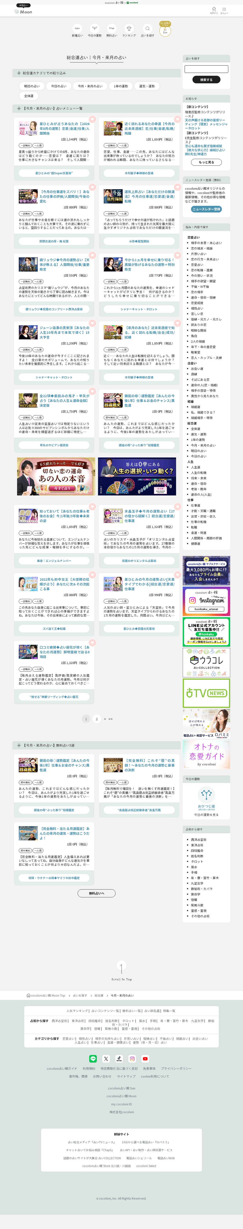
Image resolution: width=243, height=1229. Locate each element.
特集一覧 (169, 1010)
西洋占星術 (198, 839)
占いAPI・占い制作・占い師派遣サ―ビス (146, 1150)
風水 (194, 867)
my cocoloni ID (121, 1104)
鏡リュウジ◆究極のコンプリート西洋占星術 (54, 309)
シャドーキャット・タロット (139, 309)
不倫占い (166, 1038)
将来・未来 (198, 478)
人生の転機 (198, 472)
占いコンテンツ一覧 (105, 1010)
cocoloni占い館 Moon (121, 1096)
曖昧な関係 (198, 330)
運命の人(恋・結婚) (204, 385)
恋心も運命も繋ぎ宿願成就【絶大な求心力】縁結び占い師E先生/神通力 (205, 150)
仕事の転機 (198, 521)
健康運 (195, 543)
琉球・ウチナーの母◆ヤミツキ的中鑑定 (54, 878)
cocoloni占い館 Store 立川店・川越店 (106, 1166)
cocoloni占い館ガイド (62, 1068)
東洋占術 (197, 845)
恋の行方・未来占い (205, 259)
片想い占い (198, 253)
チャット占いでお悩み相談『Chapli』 (90, 1150)
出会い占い (200, 1038)
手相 (194, 872)
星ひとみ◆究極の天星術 (139, 628)
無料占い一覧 (131, 1010)
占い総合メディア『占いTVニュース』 (92, 1142)
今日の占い (58, 86)
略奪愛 (195, 352)
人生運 (195, 467)
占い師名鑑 (152, 1010)
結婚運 (195, 407)
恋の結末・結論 (202, 248)
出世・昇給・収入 (203, 516)
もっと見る (206, 162)
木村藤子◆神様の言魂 (139, 173)
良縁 (194, 374)
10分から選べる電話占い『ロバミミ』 (146, 1142)
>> (110, 718)
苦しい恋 (197, 313)
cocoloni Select (146, 1166)
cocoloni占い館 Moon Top (48, 995)
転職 (194, 527)
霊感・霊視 (198, 910)
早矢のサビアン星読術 (54, 445)
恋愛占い (197, 264)
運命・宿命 (198, 483)
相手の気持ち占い (107, 1038)
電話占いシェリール (139, 1158)
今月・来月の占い (90, 86)
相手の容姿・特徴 (203, 390)
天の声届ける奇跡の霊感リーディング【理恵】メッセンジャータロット (206, 124)
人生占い (81, 1042)
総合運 (99, 995)
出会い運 (197, 368)
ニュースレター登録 (206, 209)
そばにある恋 (200, 379)
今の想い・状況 (202, 275)
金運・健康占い (118, 1042)
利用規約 (89, 1068)
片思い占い (131, 1038)
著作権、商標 (78, 1076)
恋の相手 (197, 292)
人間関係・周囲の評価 (206, 538)
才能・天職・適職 (203, 511)
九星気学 (197, 883)
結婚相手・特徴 (202, 417)
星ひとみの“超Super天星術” (54, 173)
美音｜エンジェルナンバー (54, 561)
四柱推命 (197, 850)
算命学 (195, 894)
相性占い (197, 308)
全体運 (28, 96)
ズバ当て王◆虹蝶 (54, 628)
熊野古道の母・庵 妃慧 (54, 241)
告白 (194, 336)
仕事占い (97, 1042)
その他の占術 (200, 916)
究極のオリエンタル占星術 (139, 561)
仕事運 (195, 505)
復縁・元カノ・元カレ (206, 319)
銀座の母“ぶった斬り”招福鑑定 (139, 445)
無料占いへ (96, 893)
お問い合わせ (102, 1076)
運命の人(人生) (201, 494)
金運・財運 (198, 532)
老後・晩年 (198, 489)
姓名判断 (197, 856)
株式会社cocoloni (121, 1112)
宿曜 (194, 899)
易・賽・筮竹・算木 (205, 878)
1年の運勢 (121, 86)
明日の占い (32, 86)
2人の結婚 (198, 341)
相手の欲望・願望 (203, 281)
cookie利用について (155, 1076)
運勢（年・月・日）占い (150, 1042)
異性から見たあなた (205, 396)
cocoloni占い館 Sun (121, 1088)
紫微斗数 (197, 905)
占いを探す (80, 995)
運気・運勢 (147, 86)
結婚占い (182, 1038)
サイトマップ (126, 1076)
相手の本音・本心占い (206, 242)
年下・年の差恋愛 (203, 346)
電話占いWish (166, 1158)
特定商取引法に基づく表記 (119, 1068)
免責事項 (149, 1068)
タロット (197, 861)
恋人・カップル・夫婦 (206, 357)
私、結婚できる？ (203, 412)
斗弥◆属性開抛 (139, 241)
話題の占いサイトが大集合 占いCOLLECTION (92, 1158)
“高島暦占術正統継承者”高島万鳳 (139, 810)
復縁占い (149, 1038)
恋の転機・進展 (202, 270)
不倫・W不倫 (200, 286)
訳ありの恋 (198, 324)
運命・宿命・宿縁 (203, 297)
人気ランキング (77, 1010)
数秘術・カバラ (202, 888)
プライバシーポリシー (176, 1068)
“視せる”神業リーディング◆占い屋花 (54, 697)
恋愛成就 (197, 303)
